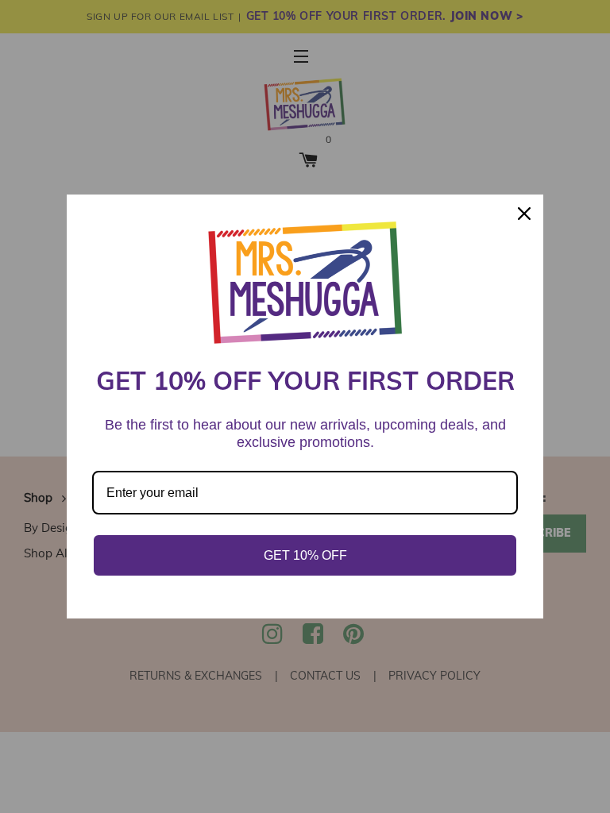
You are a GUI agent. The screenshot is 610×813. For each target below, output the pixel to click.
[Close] (524, 214)
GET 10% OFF (305, 555)
